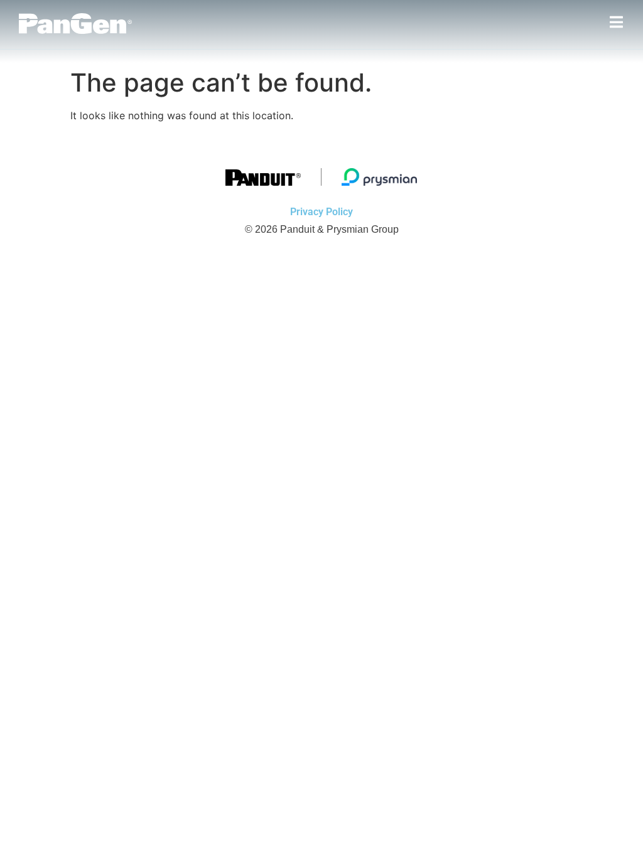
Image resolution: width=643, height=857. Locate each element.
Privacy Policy (321, 212)
